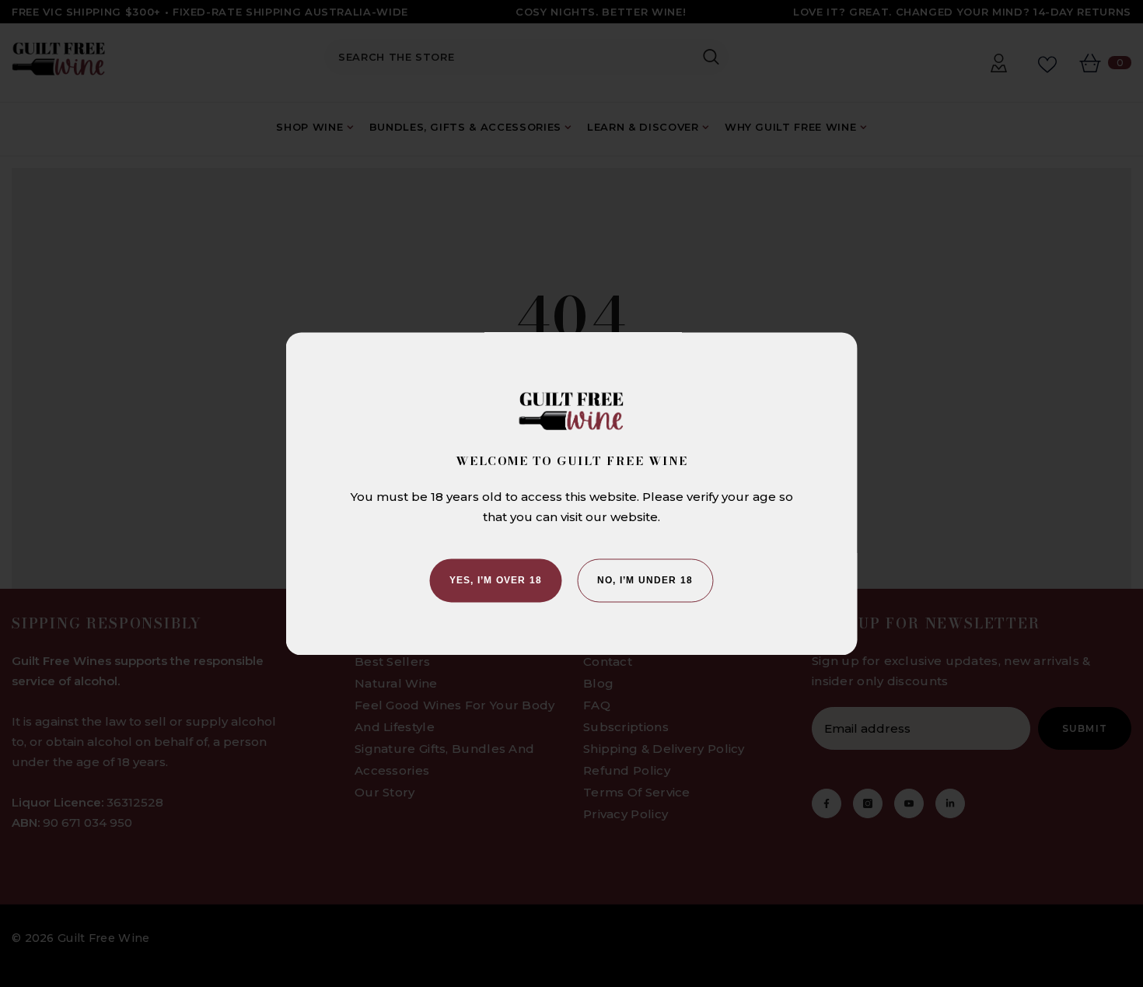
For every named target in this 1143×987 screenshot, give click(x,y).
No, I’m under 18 (645, 580)
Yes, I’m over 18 (495, 580)
